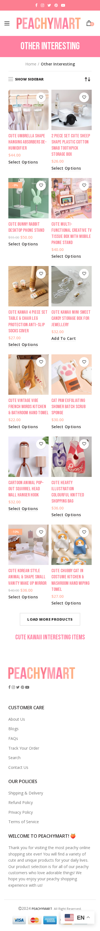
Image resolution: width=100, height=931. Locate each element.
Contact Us (18, 767)
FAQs (13, 738)
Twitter (49, 5)
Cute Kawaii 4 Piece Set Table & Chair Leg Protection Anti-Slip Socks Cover (28, 321)
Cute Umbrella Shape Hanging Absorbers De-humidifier (27, 142)
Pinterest (56, 5)
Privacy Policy (20, 812)
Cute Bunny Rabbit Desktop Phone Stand (26, 227)
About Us (16, 719)
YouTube (63, 5)
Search (14, 757)
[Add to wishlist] (41, 97)
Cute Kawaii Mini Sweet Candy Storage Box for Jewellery (71, 318)
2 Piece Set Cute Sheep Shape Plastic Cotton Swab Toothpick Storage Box (70, 145)
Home (30, 64)
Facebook (36, 5)
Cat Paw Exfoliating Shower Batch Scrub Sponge (68, 407)
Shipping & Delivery (25, 793)
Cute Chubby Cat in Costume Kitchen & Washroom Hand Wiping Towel (70, 580)
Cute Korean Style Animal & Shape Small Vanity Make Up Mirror (27, 577)
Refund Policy (20, 802)
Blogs (13, 728)
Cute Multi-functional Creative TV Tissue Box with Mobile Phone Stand (71, 233)
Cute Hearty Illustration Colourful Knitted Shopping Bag (67, 492)
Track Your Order (23, 748)
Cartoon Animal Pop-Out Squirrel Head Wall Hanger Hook (26, 489)
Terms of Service (23, 821)
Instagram (42, 5)
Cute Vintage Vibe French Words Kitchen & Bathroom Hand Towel (28, 407)
